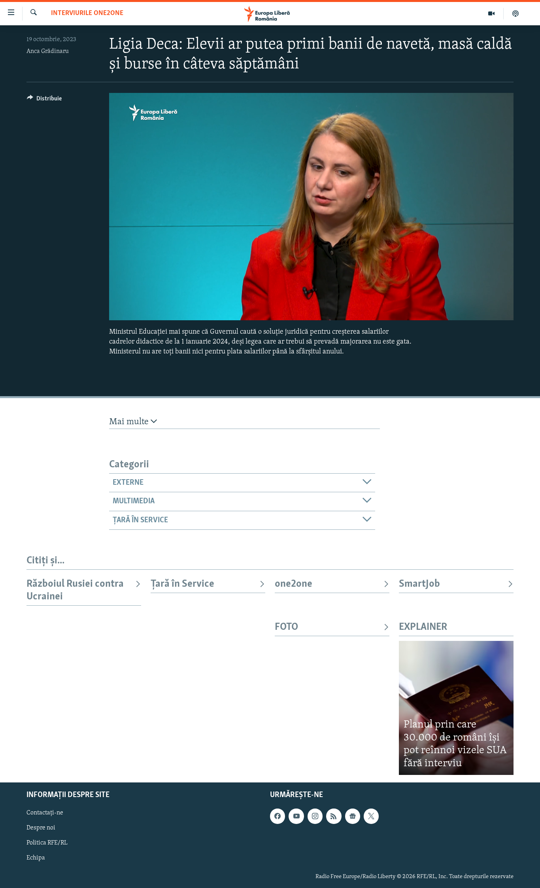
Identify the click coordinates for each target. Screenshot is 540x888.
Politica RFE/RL (47, 843)
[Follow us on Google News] (352, 816)
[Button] (44, 100)
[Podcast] (515, 13)
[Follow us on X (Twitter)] (371, 816)
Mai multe (130, 422)
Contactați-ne (44, 813)
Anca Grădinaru (47, 51)
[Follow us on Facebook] (277, 816)
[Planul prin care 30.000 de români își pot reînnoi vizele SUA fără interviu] (456, 708)
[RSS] (333, 816)
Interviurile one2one (87, 13)
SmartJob (419, 584)
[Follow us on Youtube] (296, 816)
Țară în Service (182, 584)
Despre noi (40, 828)
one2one (293, 584)
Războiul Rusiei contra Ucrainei (75, 590)
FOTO (286, 627)
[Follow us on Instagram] (315, 816)
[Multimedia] (492, 13)
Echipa (35, 858)
